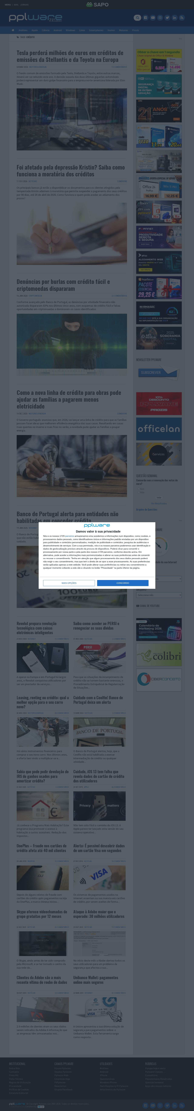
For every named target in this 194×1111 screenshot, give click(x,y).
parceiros (69, 536)
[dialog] (97, 555)
